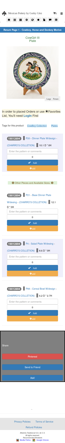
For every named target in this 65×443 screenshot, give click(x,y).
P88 (28, 288)
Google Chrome (42, 440)
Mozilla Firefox (25, 440)
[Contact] (56, 19)
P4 (27, 243)
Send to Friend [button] (32, 367)
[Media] (44, 19)
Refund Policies (34, 427)
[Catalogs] (20, 19)
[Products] (14, 19)
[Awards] (38, 19)
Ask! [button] (32, 377)
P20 (28, 138)
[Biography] (26, 19)
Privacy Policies (22, 421)
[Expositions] (32, 19)
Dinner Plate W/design (44, 138)
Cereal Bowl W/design (43, 288)
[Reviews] (50, 19)
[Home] (9, 19)
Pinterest (32, 356)
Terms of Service (44, 421)
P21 (28, 195)
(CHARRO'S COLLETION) (21, 145)
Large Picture (52, 98)
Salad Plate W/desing (42, 243)
